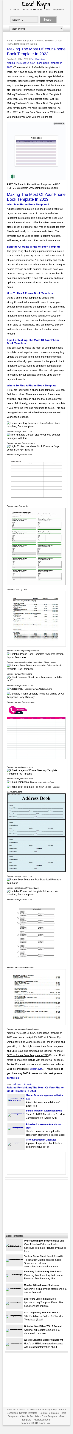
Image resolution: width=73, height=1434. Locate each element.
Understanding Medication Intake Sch (44, 1240)
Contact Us (23, 1409)
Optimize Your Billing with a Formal (42, 1326)
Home (10, 40)
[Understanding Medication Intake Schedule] (14, 1246)
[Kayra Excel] (36, 10)
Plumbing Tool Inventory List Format (43, 1271)
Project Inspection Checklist (41, 1139)
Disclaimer (35, 1409)
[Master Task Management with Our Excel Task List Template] (16, 1101)
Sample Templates (49, 1413)
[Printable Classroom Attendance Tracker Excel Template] (16, 1127)
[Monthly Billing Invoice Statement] (14, 1288)
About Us (11, 1409)
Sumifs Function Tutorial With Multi (44, 1110)
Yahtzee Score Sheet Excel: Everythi (43, 1256)
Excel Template (49, 1416)
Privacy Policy (49, 1409)
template (28, 1084)
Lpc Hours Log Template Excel (40, 1299)
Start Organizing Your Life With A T (42, 1312)
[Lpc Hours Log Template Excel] (14, 1301)
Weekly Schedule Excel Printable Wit (43, 1340)
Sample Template (28, 1413)
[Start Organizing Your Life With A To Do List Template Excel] (14, 1315)
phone (20, 1084)
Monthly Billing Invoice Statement (41, 1285)
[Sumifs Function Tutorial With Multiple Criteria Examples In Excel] (16, 1113)
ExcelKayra (36, 1068)
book (14, 1084)
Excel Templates (25, 40)
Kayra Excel (45, 1423)
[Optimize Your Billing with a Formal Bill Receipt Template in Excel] (14, 1329)
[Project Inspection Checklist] (16, 1142)
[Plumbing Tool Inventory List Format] (14, 1274)
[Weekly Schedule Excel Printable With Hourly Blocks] (14, 1342)
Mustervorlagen (42, 1419)
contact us (13, 1077)
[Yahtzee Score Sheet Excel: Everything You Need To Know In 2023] (14, 1258)
